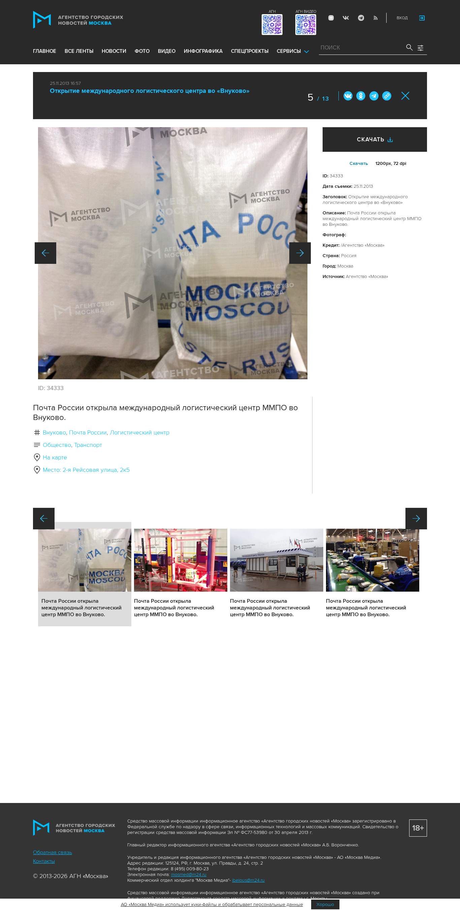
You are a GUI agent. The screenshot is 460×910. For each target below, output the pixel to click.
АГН (272, 11)
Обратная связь (52, 852)
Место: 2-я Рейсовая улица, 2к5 (86, 470)
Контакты (44, 861)
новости (114, 51)
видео (166, 51)
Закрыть (405, 95)
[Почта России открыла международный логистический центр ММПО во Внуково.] (172, 253)
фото (142, 51)
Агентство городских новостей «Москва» (91, 20)
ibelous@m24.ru (248, 880)
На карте (55, 457)
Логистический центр (139, 432)
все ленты (79, 51)
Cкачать (359, 163)
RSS (375, 18)
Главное (44, 51)
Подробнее (84, 574)
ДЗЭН (331, 18)
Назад (45, 253)
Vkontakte (346, 18)
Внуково (54, 432)
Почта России (88, 432)
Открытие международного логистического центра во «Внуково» (150, 91)
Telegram (361, 18)
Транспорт (88, 445)
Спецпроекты (249, 51)
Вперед (300, 253)
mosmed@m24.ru (188, 874)
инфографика (203, 51)
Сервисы (289, 51)
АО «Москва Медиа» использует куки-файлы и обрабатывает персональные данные (212, 904)
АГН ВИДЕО (306, 11)
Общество (57, 445)
